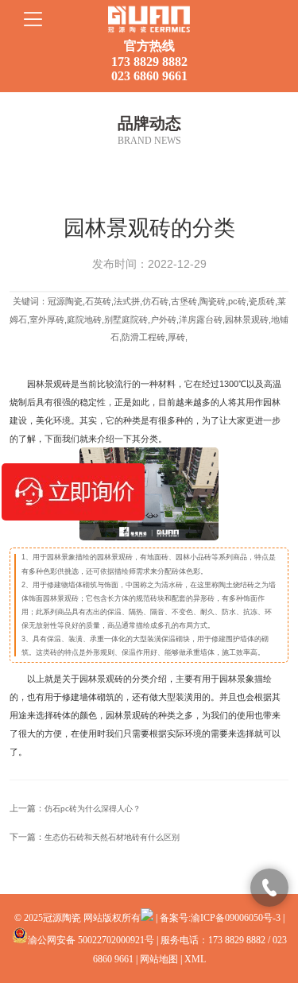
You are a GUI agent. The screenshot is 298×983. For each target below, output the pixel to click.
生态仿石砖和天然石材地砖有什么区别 (112, 837)
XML (195, 959)
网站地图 (159, 959)
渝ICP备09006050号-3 (236, 917)
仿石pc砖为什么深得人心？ (93, 808)
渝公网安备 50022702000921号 (91, 940)
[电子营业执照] (147, 917)
